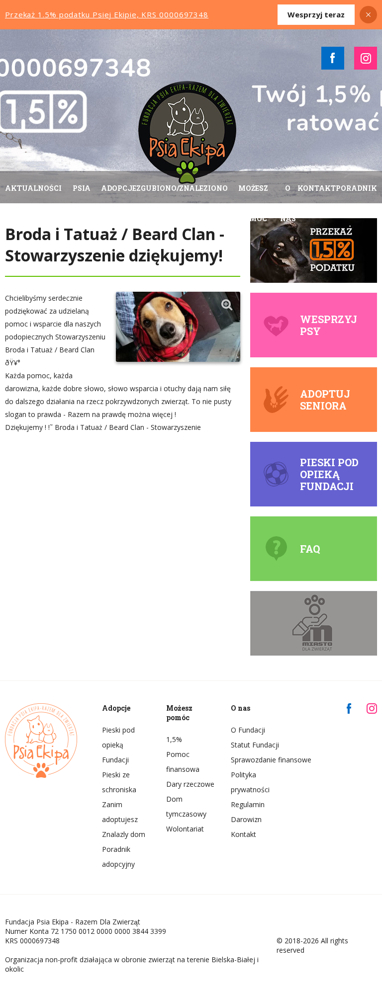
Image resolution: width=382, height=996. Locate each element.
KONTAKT (316, 188)
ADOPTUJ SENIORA (325, 399)
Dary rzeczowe (190, 784)
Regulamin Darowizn (248, 812)
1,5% (174, 739)
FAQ (310, 548)
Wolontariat (185, 828)
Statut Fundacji (255, 744)
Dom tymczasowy (186, 806)
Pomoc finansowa (182, 761)
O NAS (288, 203)
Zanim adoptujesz (120, 812)
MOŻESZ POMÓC (253, 203)
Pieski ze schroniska (119, 782)
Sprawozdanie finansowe (256, 759)
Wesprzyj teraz (316, 14)
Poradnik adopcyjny (118, 856)
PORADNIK (356, 188)
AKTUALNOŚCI (33, 188)
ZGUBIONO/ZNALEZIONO (182, 188)
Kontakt (243, 834)
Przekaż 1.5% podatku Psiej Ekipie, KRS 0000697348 (106, 14)
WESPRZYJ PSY (328, 325)
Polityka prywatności (250, 782)
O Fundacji (248, 730)
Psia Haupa (81, 203)
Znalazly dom (123, 834)
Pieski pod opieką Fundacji (329, 474)
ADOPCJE (118, 188)
